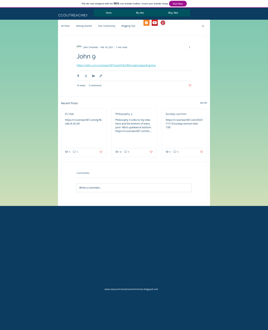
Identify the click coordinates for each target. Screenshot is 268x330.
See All (203, 102)
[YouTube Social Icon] (155, 23)
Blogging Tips (128, 25)
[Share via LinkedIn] (93, 75)
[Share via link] (100, 75)
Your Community (106, 25)
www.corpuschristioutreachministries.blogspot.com (131, 289)
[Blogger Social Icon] (146, 23)
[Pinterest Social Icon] (163, 23)
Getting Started (84, 25)
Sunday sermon (176, 114)
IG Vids (69, 114)
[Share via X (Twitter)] (85, 75)
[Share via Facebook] (78, 75)
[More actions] (189, 47)
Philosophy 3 (123, 114)
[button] (202, 26)
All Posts (65, 25)
